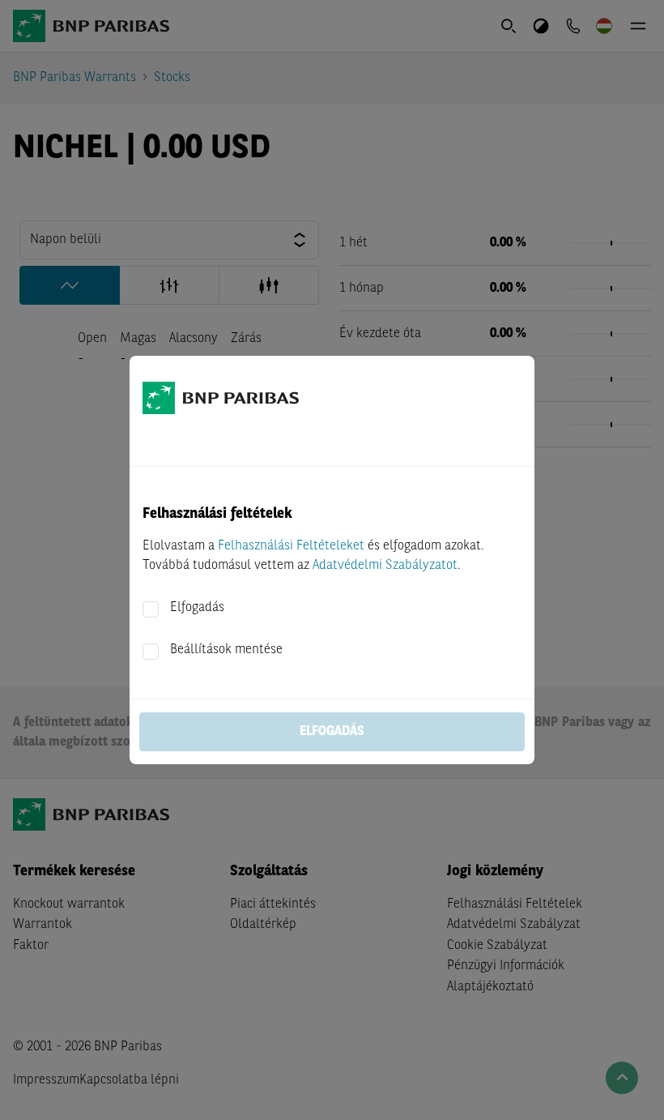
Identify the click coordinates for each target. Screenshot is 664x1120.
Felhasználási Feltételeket (291, 546)
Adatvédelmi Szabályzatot (385, 565)
